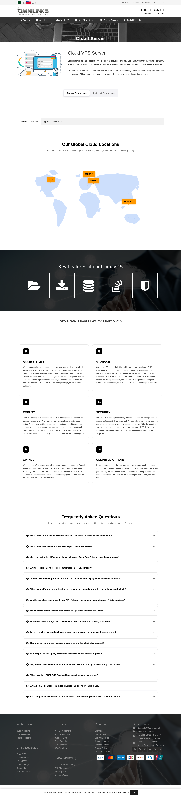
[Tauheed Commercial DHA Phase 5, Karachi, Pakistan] (134, 736)
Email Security (60, 741)
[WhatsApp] (159, 749)
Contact (98, 731)
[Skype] (154, 749)
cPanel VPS (22, 761)
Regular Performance (77, 93)
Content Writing (61, 775)
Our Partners (100, 734)
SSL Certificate (60, 745)
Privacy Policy (101, 748)
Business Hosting (24, 734)
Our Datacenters (102, 738)
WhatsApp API (60, 771)
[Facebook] (134, 749)
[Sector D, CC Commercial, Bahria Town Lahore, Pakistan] (134, 743)
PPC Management (62, 768)
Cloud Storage (23, 765)
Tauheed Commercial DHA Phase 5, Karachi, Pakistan (149, 736)
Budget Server (23, 768)
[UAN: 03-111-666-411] (134, 731)
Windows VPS (23, 758)
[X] (144, 749)
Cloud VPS (21, 754)
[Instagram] (140, 749)
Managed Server (24, 771)
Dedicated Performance (103, 93)
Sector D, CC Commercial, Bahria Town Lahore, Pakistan (150, 743)
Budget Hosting (23, 731)
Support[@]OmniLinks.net (148, 728)
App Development (62, 734)
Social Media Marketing (64, 765)
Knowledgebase (102, 745)
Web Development (62, 731)
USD (33, 3)
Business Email (61, 738)
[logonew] (33, 11)
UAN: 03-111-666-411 (146, 731)
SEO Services (60, 748)
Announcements (102, 741)
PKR (23, 3)
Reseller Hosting (24, 738)
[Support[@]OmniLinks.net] (134, 728)
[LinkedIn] (150, 749)
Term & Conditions (103, 752)
